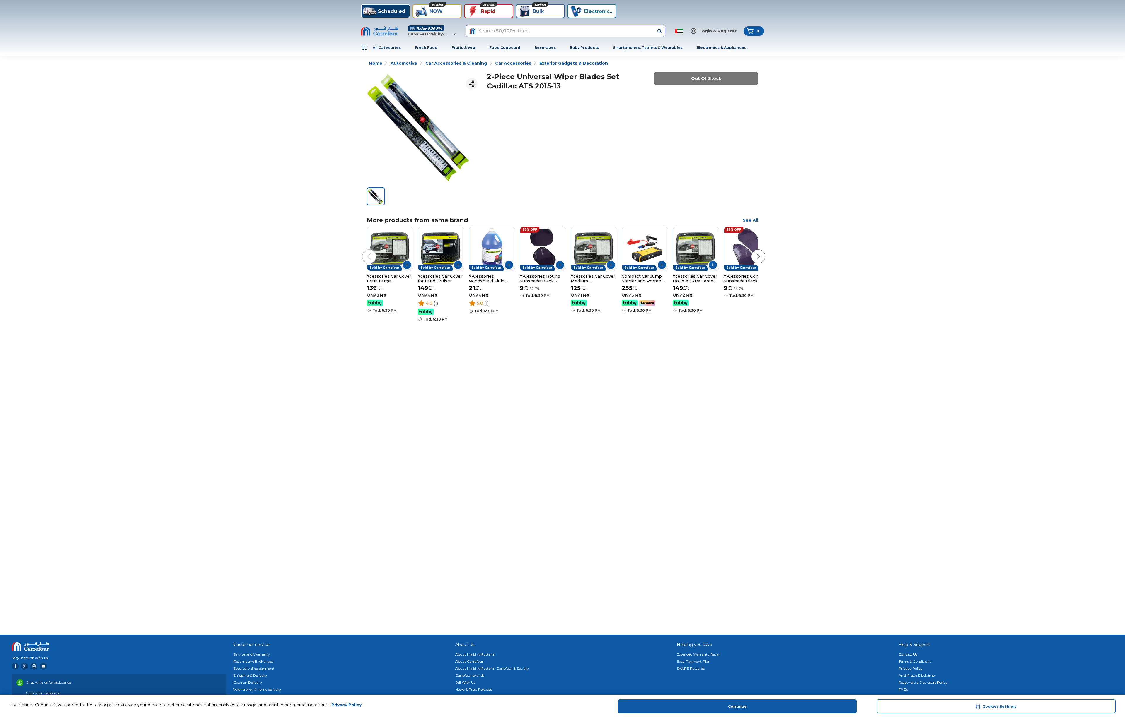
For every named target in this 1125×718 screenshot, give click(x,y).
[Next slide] (752, 250)
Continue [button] (737, 706)
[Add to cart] (407, 265)
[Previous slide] (363, 250)
